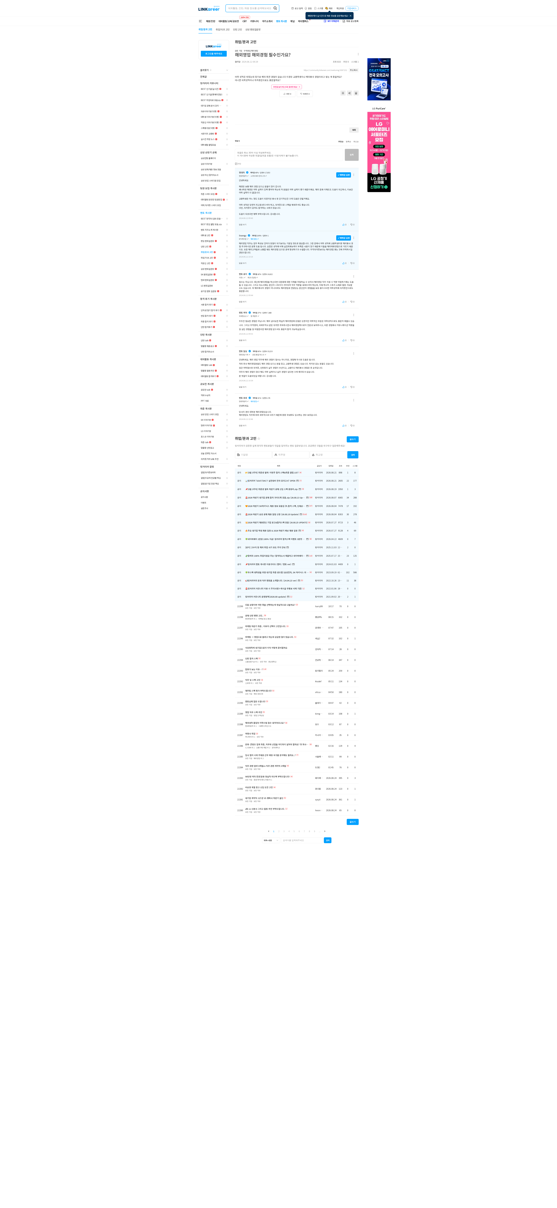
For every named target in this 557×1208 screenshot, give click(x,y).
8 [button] (309, 831)
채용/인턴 (210, 21)
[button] (268, 831)
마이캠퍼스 (303, 21)
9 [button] (314, 831)
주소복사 (353, 70)
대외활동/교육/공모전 (229, 21)
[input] (289, 155)
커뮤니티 (254, 21)
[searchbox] (302, 840)
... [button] (320, 831)
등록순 (348, 142)
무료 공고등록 (352, 21)
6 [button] (299, 831)
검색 (353, 454)
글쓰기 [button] (353, 439)
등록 (352, 155)
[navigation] (213, 76)
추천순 (341, 142)
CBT (244, 20)
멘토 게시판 (281, 21)
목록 (354, 129)
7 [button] (304, 831)
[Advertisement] (297, 112)
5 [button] (294, 831)
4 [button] (289, 831)
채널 (292, 21)
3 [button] (284, 831)
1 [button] (273, 831)
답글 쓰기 (242, 225)
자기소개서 (267, 21)
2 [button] (278, 831)
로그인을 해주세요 (213, 53)
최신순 (356, 142)
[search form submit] (275, 8)
